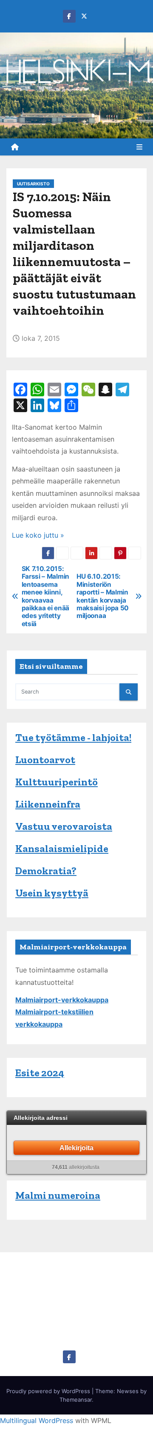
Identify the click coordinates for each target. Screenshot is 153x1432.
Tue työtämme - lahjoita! (73, 737)
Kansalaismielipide (61, 848)
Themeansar (76, 1399)
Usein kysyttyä (51, 893)
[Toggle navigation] (139, 147)
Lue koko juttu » (38, 535)
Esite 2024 (39, 1072)
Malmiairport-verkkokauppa (61, 1000)
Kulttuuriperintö (56, 782)
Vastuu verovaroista (63, 826)
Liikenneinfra (47, 804)
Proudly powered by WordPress (49, 1391)
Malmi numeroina (57, 1195)
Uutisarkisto (33, 183)
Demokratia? (45, 870)
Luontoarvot (45, 759)
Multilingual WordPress (36, 1420)
